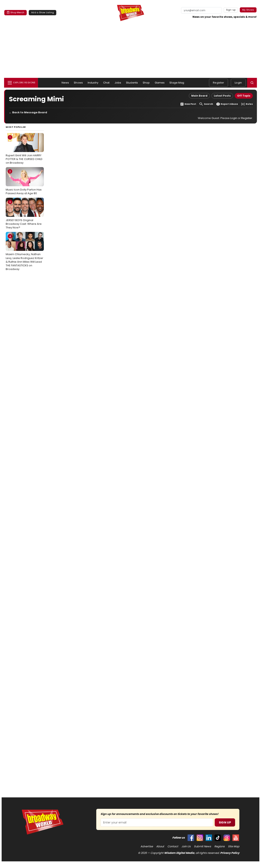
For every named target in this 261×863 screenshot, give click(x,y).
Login (238, 83)
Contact (172, 846)
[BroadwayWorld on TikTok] (217, 837)
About (160, 846)
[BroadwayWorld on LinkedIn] (208, 837)
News (65, 83)
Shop (146, 83)
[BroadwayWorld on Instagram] (199, 837)
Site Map (233, 846)
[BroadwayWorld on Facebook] (191, 837)
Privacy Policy (229, 853)
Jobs (118, 83)
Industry (93, 83)
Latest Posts (222, 95)
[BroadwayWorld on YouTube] (235, 837)
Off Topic (243, 95)
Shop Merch (17, 12)
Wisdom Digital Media (179, 853)
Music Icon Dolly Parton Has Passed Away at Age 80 (24, 182)
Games (160, 83)
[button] (252, 83)
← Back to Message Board (28, 112)
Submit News (202, 846)
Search (208, 104)
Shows (78, 83)
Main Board (199, 95)
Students (132, 83)
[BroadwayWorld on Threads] (226, 837)
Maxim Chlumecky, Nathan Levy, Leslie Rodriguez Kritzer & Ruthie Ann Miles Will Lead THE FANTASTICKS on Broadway (24, 252)
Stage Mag (176, 83)
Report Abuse (229, 104)
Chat (106, 83)
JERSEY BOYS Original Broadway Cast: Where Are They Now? (24, 214)
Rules (249, 104)
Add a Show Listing (42, 12)
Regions (219, 846)
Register (218, 83)
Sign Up (225, 822)
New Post (190, 104)
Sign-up (231, 9)
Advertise (146, 846)
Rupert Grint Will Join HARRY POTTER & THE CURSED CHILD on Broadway (24, 150)
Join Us (186, 846)
